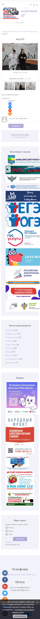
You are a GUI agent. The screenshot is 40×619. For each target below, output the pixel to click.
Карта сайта (20, 22)
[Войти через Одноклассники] (10, 114)
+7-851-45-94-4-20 (12, 575)
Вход (25, 137)
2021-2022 (23, 31)
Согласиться (20, 616)
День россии (10, 362)
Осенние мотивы (12, 337)
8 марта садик (11, 345)
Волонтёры (10, 355)
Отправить (16, 126)
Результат (9, 542)
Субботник (10, 348)
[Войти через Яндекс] (10, 110)
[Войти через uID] (10, 103)
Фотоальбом (13, 31)
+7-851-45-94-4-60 (27, 575)
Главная (5, 31)
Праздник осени (11, 334)
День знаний (10, 330)
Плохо (10, 534)
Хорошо (10, 531)
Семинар (9, 352)
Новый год (32, 31)
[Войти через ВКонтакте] (10, 107)
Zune (28, 78)
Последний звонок (12, 359)
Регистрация (17, 137)
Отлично (11, 528)
